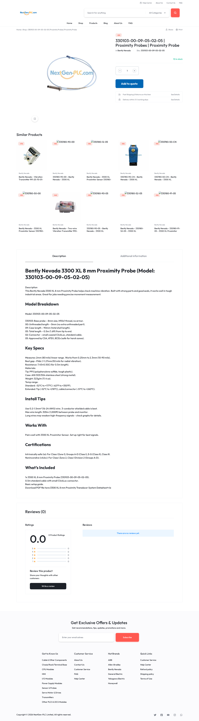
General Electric (115, 674)
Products (93, 23)
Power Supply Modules (52, 683)
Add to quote (129, 83)
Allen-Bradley (114, 665)
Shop (80, 23)
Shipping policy (147, 674)
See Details (175, 94)
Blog (106, 23)
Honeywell (112, 683)
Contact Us (171, 3)
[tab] (59, 255)
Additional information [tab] (133, 256)
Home (69, 23)
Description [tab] (59, 256)
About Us (159, 3)
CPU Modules (48, 669)
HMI (44, 674)
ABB (110, 660)
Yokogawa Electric (116, 679)
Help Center (147, 3)
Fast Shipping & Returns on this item (137, 94)
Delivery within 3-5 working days (135, 100)
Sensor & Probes (49, 688)
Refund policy (146, 669)
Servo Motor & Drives (51, 692)
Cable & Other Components (54, 660)
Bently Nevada (124, 50)
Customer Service (82, 669)
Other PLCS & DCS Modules (54, 702)
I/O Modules (47, 679)
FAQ (180, 3)
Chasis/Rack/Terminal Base (54, 665)
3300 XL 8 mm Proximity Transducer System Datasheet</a (80, 487)
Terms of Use (146, 679)
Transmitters (47, 697)
